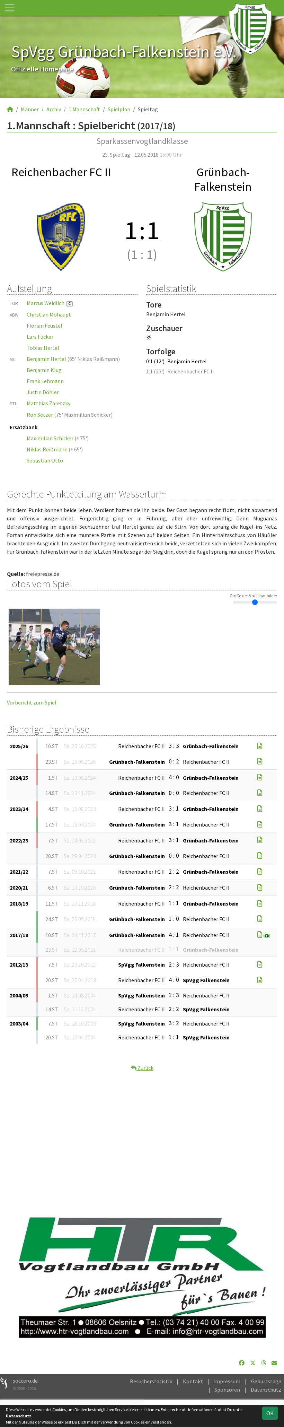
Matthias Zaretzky (48, 403)
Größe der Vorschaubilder (253, 595)
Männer (30, 109)
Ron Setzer (40, 414)
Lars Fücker (40, 336)
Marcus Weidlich (49, 303)
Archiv (53, 109)
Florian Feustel (44, 325)
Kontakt (193, 1381)
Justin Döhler (43, 392)
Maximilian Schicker (50, 438)
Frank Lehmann (45, 381)
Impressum (226, 1381)
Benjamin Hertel (46, 358)
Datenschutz (266, 1389)
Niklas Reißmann (47, 449)
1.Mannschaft (84, 109)
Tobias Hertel (43, 347)
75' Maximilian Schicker (83, 414)
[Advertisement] (142, 1137)
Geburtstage (266, 1381)
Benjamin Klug (44, 369)
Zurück (144, 1067)
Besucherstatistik (151, 1381)
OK (270, 1413)
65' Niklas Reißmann (93, 358)
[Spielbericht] (259, 746)
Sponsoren (227, 1389)
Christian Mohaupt (49, 314)
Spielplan (119, 109)
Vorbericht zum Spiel (31, 702)
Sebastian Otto (45, 460)
